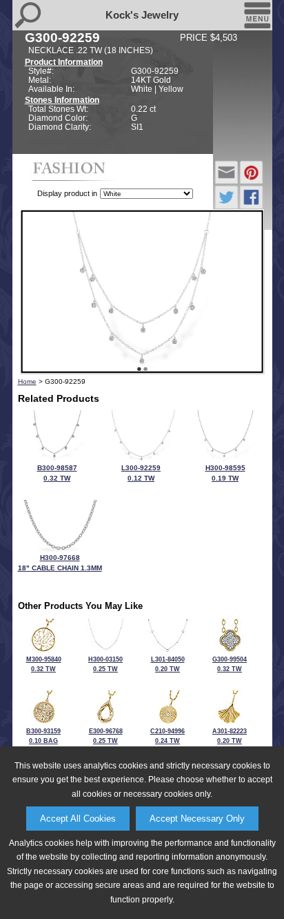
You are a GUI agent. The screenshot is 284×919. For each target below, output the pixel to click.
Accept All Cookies (78, 818)
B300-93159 (43, 740)
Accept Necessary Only (197, 818)
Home (27, 381)
